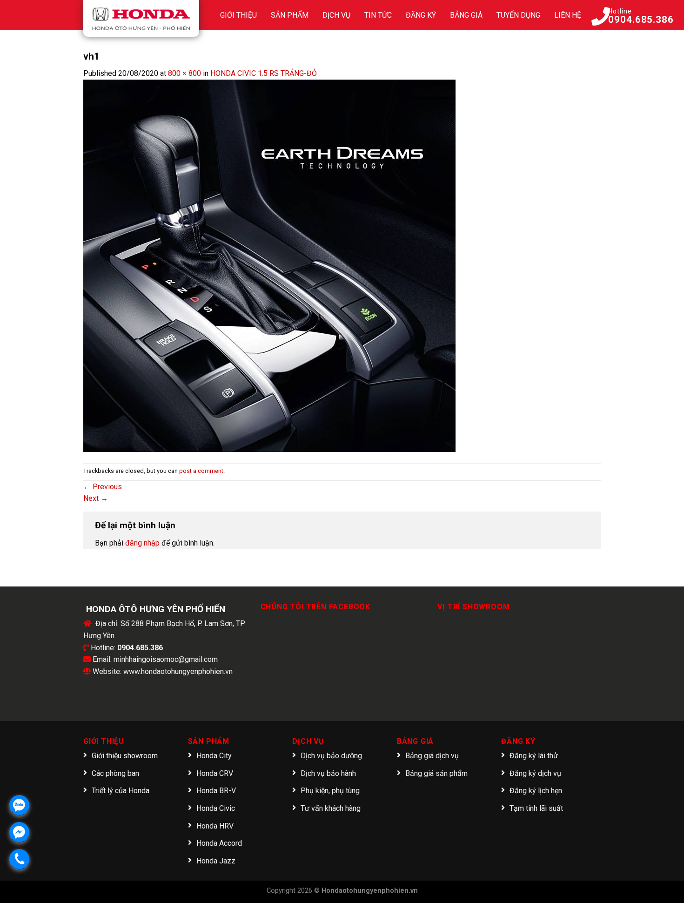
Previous (102, 486)
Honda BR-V (216, 790)
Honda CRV (214, 773)
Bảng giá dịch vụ (432, 755)
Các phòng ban (115, 773)
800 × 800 (184, 73)
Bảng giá (466, 15)
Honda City (214, 755)
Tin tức (378, 15)
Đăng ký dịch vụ (535, 773)
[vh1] (269, 265)
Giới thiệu (238, 15)
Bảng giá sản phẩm (436, 773)
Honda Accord (219, 843)
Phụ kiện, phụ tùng (330, 790)
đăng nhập (142, 543)
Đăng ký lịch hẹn (536, 790)
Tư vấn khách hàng (331, 808)
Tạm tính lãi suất (536, 808)
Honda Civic (215, 808)
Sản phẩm (289, 15)
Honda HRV (215, 826)
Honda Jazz (215, 860)
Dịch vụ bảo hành (328, 773)
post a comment (201, 470)
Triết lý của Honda (120, 790)
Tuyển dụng (518, 15)
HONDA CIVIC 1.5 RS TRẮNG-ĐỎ (263, 73)
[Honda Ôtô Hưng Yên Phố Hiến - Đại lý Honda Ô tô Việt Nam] (141, 18)
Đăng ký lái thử (534, 755)
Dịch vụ (336, 15)
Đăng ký (421, 15)
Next (95, 498)
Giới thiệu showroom (125, 755)
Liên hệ (567, 15)
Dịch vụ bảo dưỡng (331, 755)
